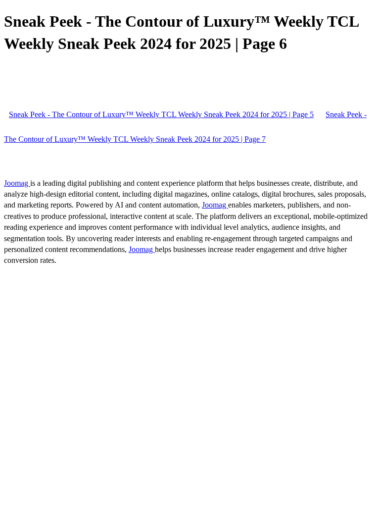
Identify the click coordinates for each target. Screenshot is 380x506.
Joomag (17, 183)
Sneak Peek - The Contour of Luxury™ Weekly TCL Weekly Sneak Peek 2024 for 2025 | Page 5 (161, 114)
